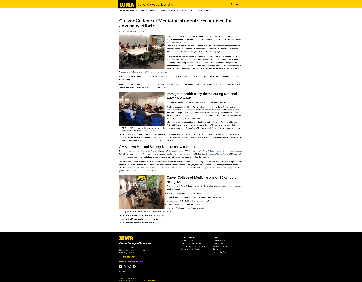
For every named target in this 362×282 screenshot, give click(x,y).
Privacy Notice (123, 280)
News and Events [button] (202, 10)
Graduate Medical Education (191, 243)
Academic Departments (221, 246)
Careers (215, 237)
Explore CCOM (218, 243)
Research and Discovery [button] (169, 10)
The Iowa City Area (219, 252)
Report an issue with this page (131, 261)
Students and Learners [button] (127, 10)
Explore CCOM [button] (187, 10)
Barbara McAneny (140, 151)
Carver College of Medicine (155, 4)
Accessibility (151, 280)
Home (121, 17)
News (126, 17)
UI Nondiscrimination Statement (137, 280)
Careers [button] (143, 10)
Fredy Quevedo (158, 137)
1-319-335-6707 (128, 257)
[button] (235, 4)
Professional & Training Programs (193, 246)
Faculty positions (219, 240)
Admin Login (126, 271)
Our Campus (217, 249)
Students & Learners (188, 237)
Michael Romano (222, 154)
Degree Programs (187, 240)
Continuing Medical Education (191, 249)
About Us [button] (153, 10)
